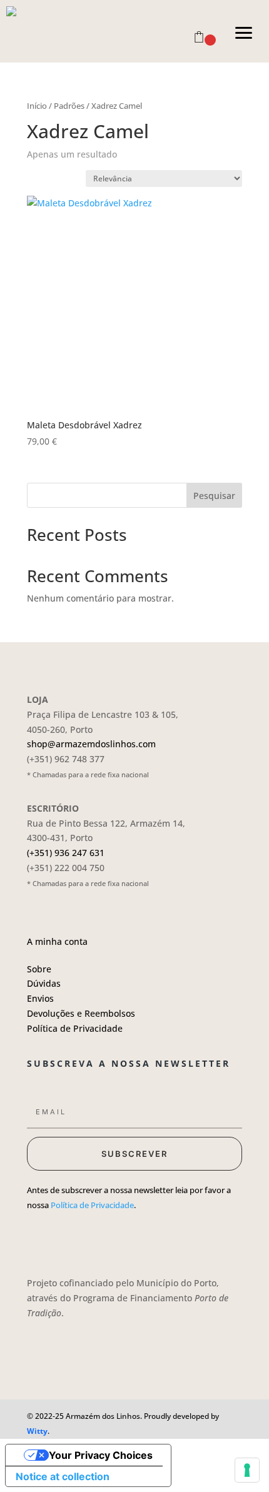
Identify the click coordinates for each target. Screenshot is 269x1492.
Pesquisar (214, 496)
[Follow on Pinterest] (81, 1242)
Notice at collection (62, 1476)
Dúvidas (44, 983)
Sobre (39, 969)
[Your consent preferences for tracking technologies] (247, 1470)
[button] (244, 31)
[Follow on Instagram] (56, 1242)
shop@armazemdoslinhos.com (91, 744)
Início (37, 105)
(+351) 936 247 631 (65, 853)
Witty (37, 1431)
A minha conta (57, 941)
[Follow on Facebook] (31, 1242)
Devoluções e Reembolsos (81, 1013)
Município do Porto (176, 1283)
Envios (40, 998)
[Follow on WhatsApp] (106, 1242)
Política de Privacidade (75, 1028)
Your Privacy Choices (101, 1455)
